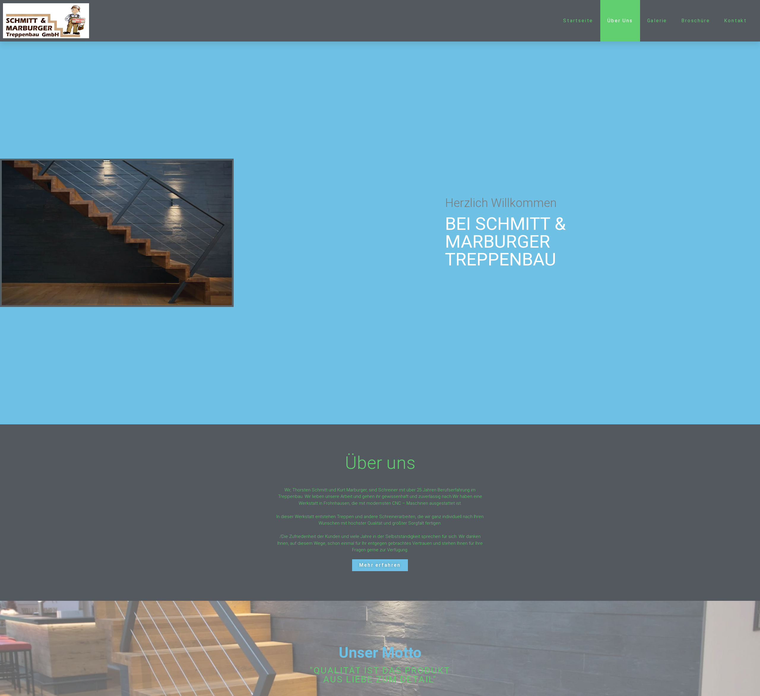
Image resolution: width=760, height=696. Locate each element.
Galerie (657, 20)
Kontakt (735, 20)
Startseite (578, 20)
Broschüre (695, 20)
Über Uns (620, 20)
